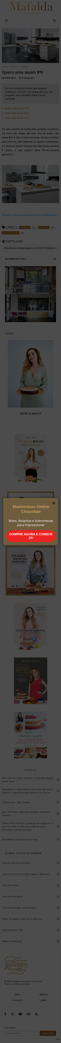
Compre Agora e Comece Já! (31, 535)
